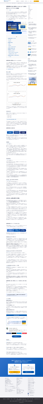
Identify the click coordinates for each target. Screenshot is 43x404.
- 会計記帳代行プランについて (19, 381)
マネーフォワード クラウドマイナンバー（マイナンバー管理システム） (31, 390)
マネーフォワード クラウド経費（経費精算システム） (31, 385)
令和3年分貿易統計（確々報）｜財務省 (16, 104)
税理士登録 (29, 17)
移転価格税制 (9, 45)
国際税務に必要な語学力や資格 (11, 48)
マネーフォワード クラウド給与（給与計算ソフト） (31, 387)
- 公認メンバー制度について (19, 380)
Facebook (9, 333)
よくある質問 (9, 56)
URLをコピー (24, 333)
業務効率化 (29, 13)
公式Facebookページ (32, 393)
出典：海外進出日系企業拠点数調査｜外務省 (11, 119)
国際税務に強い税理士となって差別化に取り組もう (13, 55)
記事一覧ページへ (16, 336)
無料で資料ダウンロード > (16, 32)
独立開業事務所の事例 (30, 9)
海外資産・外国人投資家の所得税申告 (12, 46)
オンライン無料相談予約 (7, 379)
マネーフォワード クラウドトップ (31, 379)
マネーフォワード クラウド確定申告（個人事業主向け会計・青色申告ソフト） (32, 382)
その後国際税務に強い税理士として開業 (12, 53)
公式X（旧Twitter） (32, 395)
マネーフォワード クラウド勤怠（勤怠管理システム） (31, 388)
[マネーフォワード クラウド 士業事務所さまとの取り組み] (7, 1)
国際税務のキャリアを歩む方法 (11, 49)
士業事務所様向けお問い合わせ (8, 380)
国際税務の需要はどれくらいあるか (12, 38)
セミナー (17, 386)
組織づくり (29, 14)
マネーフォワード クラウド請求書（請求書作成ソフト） (31, 384)
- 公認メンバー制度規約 (18, 391)
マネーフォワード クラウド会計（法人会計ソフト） (31, 380)
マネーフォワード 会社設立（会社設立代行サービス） (10, 390)
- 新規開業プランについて (18, 382)
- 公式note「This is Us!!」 (18, 393)
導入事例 (17, 385)
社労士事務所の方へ (18, 384)
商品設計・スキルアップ (30, 18)
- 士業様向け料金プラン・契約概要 (19, 392)
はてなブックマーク (19, 333)
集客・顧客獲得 (29, 10)
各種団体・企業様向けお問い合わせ (8, 381)
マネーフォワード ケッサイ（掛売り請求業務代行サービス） (10, 386)
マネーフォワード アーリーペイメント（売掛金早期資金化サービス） (10, 388)
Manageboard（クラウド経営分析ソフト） (9, 389)
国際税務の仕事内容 (10, 42)
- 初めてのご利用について (18, 383)
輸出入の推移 (9, 39)
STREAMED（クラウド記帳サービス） (8, 391)
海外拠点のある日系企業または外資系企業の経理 (13, 52)
